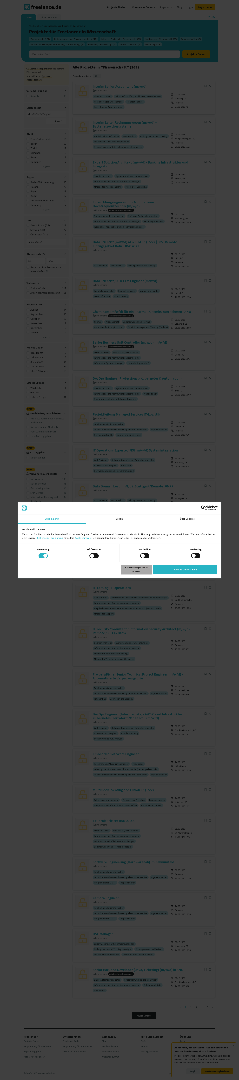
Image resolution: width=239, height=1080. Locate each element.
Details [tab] (120, 518)
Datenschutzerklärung (50, 538)
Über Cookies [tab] (187, 518)
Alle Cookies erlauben (185, 569)
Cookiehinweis (83, 538)
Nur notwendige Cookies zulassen (136, 569)
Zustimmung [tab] (52, 518)
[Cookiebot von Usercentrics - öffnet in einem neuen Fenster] (203, 508)
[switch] (94, 555)
